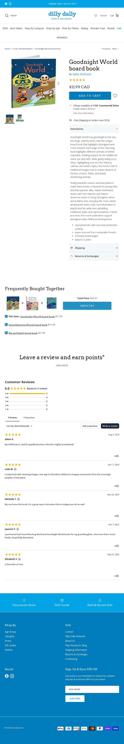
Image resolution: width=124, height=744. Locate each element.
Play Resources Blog (76, 645)
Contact (69, 631)
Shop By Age (53, 28)
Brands (111, 28)
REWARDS (62, 37)
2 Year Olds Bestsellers (22, 48)
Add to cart (90, 95)
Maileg (84, 28)
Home (7, 48)
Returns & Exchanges (76, 654)
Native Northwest (81, 74)
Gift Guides (10, 645)
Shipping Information (76, 649)
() (118, 4)
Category (9, 636)
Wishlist (9, 649)
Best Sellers (16, 28)
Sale (119, 28)
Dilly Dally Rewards (75, 636)
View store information (83, 113)
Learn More (62, 365)
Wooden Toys (97, 28)
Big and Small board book (23, 333)
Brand (8, 640)
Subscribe (74, 698)
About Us (70, 640)
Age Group (10, 631)
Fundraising (71, 658)
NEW (5, 28)
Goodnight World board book (47, 48)
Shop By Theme (70, 28)
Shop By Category (34, 28)
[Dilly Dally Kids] (62, 15)
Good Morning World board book (28, 325)
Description (76, 128)
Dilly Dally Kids (17, 728)
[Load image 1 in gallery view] (33, 81)
